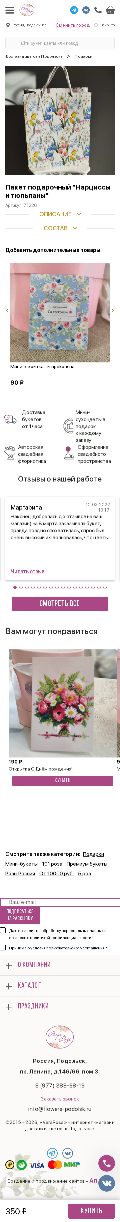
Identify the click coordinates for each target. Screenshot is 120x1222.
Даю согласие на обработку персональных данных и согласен (58, 934)
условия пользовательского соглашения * (68, 948)
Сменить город (73, 25)
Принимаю (58, 948)
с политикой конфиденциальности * (60, 937)
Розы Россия (20, 873)
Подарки (93, 854)
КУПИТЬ (63, 781)
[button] (15, 587)
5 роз (84, 873)
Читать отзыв (27, 571)
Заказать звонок (60, 1099)
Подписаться (20, 915)
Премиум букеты (87, 864)
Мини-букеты (21, 864)
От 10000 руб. (56, 873)
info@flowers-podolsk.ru (60, 1109)
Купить (91, 1211)
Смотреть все (60, 604)
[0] (110, 10)
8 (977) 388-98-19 (60, 1085)
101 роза (52, 864)
